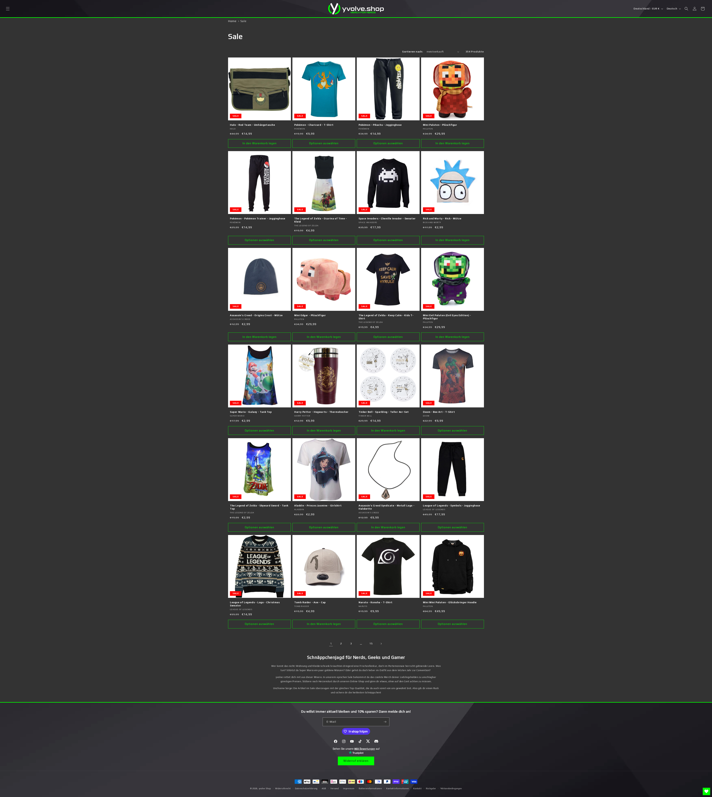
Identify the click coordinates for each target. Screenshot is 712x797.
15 (371, 643)
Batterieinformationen (370, 788)
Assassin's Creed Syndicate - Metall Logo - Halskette (386, 507)
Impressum (348, 788)
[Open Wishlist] (706, 791)
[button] (8, 9)
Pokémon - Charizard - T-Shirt (313, 124)
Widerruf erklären (356, 760)
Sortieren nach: (412, 51)
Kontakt (417, 788)
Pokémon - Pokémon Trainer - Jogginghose (257, 218)
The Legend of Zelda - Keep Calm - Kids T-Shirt (386, 317)
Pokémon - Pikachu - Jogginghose (380, 124)
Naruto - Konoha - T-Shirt (376, 602)
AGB (324, 788)
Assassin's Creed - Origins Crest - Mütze (256, 315)
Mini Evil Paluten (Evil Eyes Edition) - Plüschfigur (447, 317)
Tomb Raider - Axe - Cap (310, 602)
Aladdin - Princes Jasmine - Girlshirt (318, 505)
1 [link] (331, 643)
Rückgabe (431, 788)
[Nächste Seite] (381, 644)
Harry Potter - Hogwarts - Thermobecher (321, 412)
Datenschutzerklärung (306, 788)
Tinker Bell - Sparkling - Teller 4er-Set (384, 412)
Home (232, 21)
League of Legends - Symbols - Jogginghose (451, 505)
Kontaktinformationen (397, 788)
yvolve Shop (265, 788)
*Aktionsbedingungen (451, 788)
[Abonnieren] (385, 721)
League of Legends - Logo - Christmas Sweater (255, 604)
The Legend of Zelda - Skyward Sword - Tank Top (259, 507)
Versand (334, 788)
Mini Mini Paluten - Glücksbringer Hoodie (450, 602)
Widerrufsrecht (283, 788)
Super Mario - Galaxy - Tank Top (251, 412)
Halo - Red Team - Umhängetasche (252, 124)
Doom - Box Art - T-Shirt (439, 412)
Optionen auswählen (324, 143)
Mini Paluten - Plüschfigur (440, 124)
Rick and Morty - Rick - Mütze (442, 218)
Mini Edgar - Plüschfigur (310, 315)
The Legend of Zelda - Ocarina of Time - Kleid (320, 220)
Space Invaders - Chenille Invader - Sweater (387, 218)
